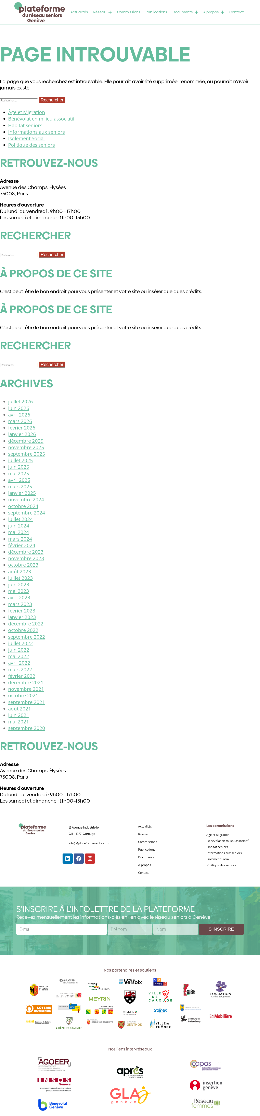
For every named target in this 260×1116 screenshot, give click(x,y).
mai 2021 (18, 721)
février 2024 (21, 545)
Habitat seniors (25, 125)
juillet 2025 (20, 460)
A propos (211, 12)
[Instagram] (90, 858)
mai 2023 (18, 591)
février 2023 (21, 610)
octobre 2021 (23, 695)
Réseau (99, 12)
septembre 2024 (26, 512)
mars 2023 (20, 604)
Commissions (128, 12)
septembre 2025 (26, 453)
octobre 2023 (23, 564)
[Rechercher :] (19, 99)
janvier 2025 (22, 493)
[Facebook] (79, 858)
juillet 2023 (20, 578)
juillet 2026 (20, 401)
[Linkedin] (68, 858)
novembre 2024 (26, 499)
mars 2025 (20, 486)
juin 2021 (18, 715)
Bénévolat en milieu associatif (41, 118)
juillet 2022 (20, 643)
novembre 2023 (26, 558)
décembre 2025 (25, 440)
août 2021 (19, 708)
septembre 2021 (26, 702)
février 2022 (21, 676)
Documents (182, 12)
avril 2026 (19, 414)
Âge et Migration (26, 112)
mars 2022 (20, 669)
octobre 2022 (23, 630)
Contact (236, 12)
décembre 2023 (25, 551)
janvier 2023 (22, 617)
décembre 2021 (25, 682)
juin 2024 (18, 525)
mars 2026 (20, 421)
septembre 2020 (26, 728)
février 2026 (21, 427)
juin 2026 (18, 408)
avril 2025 (19, 480)
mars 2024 (20, 538)
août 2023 (19, 571)
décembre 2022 (25, 623)
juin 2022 (18, 649)
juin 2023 (18, 584)
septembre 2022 (26, 636)
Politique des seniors (31, 144)
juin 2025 (18, 466)
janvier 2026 (22, 434)
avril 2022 (19, 662)
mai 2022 (18, 656)
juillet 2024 (20, 519)
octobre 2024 (23, 506)
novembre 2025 (26, 447)
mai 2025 (18, 473)
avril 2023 (19, 597)
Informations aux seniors (36, 131)
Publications (156, 12)
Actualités (79, 12)
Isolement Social (26, 138)
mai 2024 (18, 532)
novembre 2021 (26, 689)
